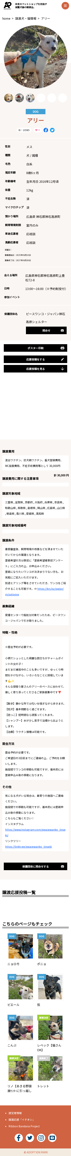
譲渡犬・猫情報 (25, 18)
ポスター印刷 (36, 348)
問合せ (46, 330)
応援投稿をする (35, 359)
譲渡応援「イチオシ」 (22, 1119)
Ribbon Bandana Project (24, 1126)
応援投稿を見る (35, 369)
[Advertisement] (35, 410)
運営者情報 (15, 1113)
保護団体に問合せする (35, 866)
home (6, 18)
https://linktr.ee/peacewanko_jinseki (28, 846)
